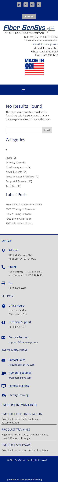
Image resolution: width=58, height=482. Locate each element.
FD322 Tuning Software (19, 214)
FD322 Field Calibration (19, 218)
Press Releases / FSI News (20, 176)
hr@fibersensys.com (19, 377)
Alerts (9, 157)
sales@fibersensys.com (45, 44)
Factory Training (18, 395)
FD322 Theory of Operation (21, 209)
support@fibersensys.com (23, 342)
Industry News (14, 162)
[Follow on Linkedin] (19, 4)
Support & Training (16, 181)
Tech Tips (11, 186)
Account (29, 16)
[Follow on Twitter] (39, 4)
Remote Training (18, 385)
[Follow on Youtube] (32, 4)
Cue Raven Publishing (31, 479)
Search (47, 130)
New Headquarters (16, 167)
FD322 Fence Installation (19, 223)
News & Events (14, 171)
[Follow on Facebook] (25, 4)
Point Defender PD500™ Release (24, 204)
